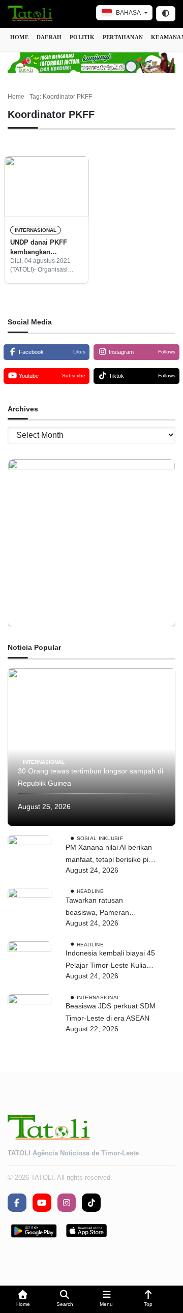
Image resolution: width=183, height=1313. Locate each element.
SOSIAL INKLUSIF (100, 838)
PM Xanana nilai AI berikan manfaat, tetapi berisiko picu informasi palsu (111, 854)
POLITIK (82, 37)
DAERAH (49, 37)
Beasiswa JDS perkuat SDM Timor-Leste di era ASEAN (111, 1012)
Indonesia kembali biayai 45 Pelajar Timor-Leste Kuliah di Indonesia (110, 960)
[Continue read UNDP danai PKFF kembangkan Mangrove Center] (46, 186)
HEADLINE (90, 891)
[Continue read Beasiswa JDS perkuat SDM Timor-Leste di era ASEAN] (29, 1016)
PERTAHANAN (123, 37)
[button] (23, 1299)
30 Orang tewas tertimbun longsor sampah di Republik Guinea (90, 777)
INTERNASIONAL (35, 230)
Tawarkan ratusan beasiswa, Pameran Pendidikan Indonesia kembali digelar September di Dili (109, 907)
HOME (19, 37)
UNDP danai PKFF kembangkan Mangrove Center (38, 247)
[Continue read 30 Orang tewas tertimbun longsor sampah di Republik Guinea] (91, 747)
